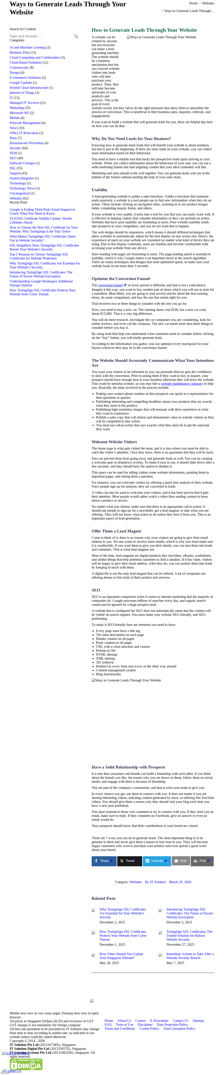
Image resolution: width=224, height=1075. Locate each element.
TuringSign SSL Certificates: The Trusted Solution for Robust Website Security (189, 935)
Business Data (19, 52)
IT (11, 98)
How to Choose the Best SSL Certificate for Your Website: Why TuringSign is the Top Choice (44, 229)
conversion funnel (110, 285)
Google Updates (21, 82)
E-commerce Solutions (25, 77)
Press (13, 138)
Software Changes (22, 163)
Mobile (14, 118)
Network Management (25, 123)
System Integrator (22, 178)
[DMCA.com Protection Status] (26, 1069)
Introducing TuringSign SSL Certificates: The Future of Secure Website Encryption (189, 913)
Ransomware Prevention (27, 143)
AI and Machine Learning (28, 47)
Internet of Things (22, 93)
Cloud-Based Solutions (26, 62)
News (14, 128)
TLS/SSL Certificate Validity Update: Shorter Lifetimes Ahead (41, 220)
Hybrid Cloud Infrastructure (29, 87)
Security (15, 148)
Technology (18, 183)
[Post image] (93, 910)
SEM (13, 153)
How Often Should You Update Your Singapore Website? (121, 956)
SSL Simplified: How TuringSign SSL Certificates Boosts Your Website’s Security (44, 247)
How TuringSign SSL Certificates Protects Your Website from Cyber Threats (123, 935)
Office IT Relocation (24, 133)
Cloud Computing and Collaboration (35, 57)
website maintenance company (182, 383)
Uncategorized (20, 193)
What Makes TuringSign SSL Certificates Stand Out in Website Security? (42, 238)
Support (15, 173)
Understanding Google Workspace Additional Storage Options (41, 283)
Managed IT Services (24, 103)
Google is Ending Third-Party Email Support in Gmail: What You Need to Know (42, 211)
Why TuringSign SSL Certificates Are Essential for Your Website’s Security (123, 913)
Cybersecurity (19, 67)
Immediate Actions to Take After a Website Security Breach (190, 956)
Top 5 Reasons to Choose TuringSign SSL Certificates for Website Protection (39, 256)
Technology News (22, 188)
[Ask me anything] (15, 1053)
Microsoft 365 (19, 113)
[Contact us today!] (11, 1071)
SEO (13, 158)
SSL (13, 168)
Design (14, 72)
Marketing (17, 108)
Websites (16, 198)
